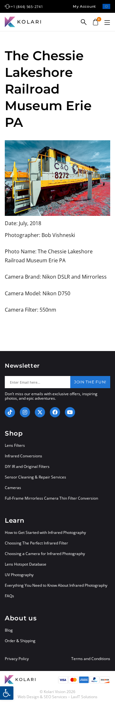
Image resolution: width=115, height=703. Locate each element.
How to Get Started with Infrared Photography (45, 532)
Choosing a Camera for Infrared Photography (45, 553)
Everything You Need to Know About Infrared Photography (56, 585)
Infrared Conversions (23, 456)
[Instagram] (25, 412)
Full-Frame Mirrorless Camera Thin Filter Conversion (51, 498)
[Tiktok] (10, 412)
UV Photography (19, 574)
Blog (9, 630)
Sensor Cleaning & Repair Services (35, 477)
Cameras (13, 487)
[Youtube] (70, 412)
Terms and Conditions (90, 658)
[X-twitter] (40, 412)
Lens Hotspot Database (25, 564)
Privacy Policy (17, 658)
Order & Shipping (20, 640)
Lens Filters (15, 445)
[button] (107, 23)
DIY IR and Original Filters (27, 466)
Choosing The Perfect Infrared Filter (36, 543)
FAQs (9, 596)
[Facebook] (55, 412)
